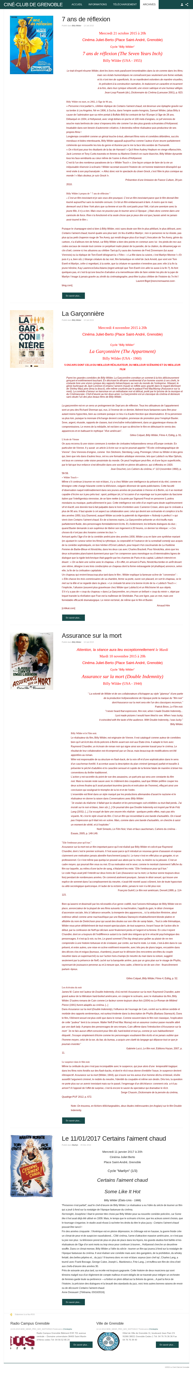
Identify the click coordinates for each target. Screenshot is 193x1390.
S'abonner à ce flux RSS (25, 1314)
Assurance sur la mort (92, 635)
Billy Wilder (76, 26)
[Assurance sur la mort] (31, 661)
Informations (98, 4)
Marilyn (75, 1145)
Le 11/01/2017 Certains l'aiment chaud (114, 1138)
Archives (149, 4)
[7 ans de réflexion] (31, 45)
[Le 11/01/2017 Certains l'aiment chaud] (31, 1166)
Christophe (67, 1329)
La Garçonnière (83, 313)
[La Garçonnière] (31, 339)
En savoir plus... (73, 295)
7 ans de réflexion (86, 19)
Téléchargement (125, 4)
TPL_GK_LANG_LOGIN (182, 4)
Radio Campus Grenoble (30, 1323)
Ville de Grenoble (110, 1323)
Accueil (77, 4)
